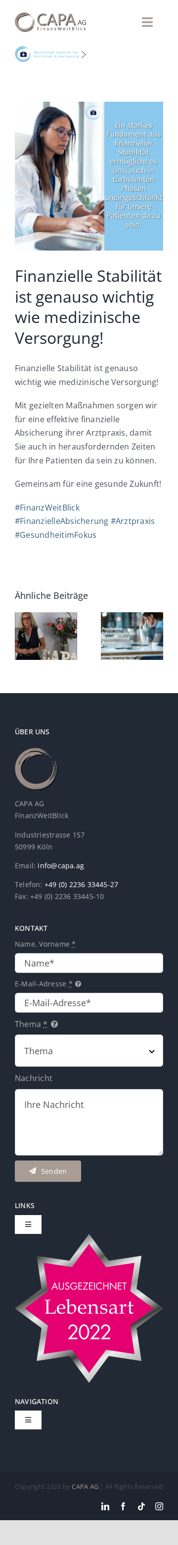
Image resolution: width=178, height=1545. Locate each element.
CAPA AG (85, 1486)
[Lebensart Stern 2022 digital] (89, 1237)
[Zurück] (22, 635)
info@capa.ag (61, 865)
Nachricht (33, 1078)
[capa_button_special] (50, 50)
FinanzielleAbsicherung (62, 520)
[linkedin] (105, 1506)
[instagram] (159, 1506)
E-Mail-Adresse (44, 983)
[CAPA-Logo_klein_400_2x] (50, 16)
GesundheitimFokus (55, 534)
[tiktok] (141, 1506)
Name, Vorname (45, 944)
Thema (31, 1024)
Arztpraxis (133, 520)
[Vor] (155, 635)
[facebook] (123, 1506)
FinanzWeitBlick (47, 507)
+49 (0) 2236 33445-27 (81, 884)
